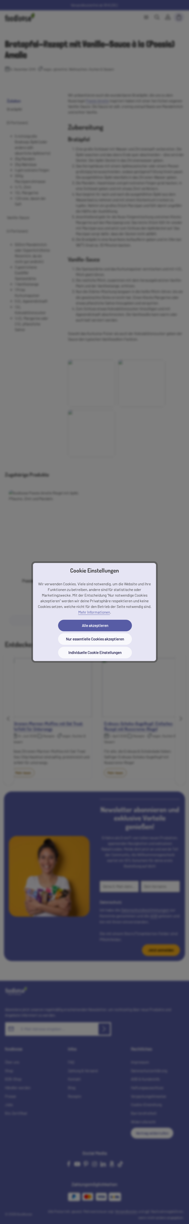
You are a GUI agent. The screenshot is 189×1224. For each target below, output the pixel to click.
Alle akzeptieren (95, 625)
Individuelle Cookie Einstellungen (95, 652)
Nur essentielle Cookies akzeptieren (95, 639)
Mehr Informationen (94, 612)
